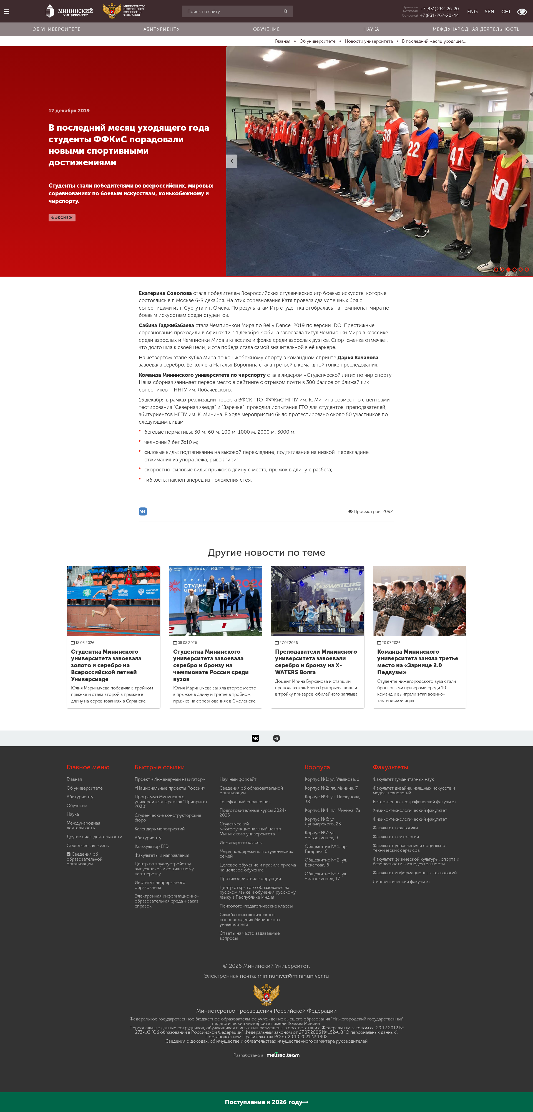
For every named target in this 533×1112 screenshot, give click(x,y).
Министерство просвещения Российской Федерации (266, 1010)
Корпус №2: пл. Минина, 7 (331, 788)
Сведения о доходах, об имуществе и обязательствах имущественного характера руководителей (266, 1041)
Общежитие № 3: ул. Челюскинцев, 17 (326, 876)
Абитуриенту (162, 29)
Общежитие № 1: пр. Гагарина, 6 (326, 849)
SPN (489, 12)
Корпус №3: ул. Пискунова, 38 (332, 799)
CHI (505, 12)
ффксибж (62, 218)
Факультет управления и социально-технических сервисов (410, 848)
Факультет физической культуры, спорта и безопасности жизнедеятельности (416, 861)
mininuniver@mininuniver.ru (293, 975)
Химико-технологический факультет (410, 810)
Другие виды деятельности (94, 836)
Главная (74, 779)
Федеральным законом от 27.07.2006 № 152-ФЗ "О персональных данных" (321, 1032)
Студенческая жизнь (88, 845)
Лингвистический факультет (401, 881)
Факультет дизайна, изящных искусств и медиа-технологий (414, 790)
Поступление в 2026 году (263, 1102)
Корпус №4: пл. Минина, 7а (332, 810)
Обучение (266, 29)
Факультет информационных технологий (415, 872)
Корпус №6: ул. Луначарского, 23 (323, 822)
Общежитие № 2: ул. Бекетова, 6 (326, 862)
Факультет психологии (396, 836)
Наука (371, 29)
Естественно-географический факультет (414, 801)
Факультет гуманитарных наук (403, 779)
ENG (472, 12)
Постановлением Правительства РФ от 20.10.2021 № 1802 (266, 1036)
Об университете (56, 29)
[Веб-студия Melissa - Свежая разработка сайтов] (282, 1055)
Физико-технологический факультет (410, 819)
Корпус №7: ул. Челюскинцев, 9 (321, 835)
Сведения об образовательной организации (84, 858)
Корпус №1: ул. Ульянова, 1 (332, 779)
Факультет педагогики (395, 827)
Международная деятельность (476, 29)
